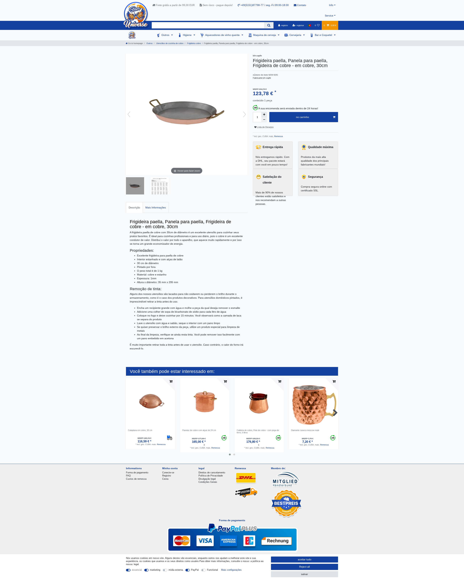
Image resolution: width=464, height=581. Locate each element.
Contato (301, 5)
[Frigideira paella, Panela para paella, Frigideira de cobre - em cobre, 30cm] (135, 186)
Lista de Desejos (265, 127)
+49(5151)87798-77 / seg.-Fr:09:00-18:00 (264, 5)
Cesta (165, 479)
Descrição (134, 207)
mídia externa (176, 569)
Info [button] (331, 5)
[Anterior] (129, 114)
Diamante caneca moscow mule (305, 430)
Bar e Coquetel (324, 35)
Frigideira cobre (194, 43)
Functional (212, 569)
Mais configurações (231, 569)
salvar (304, 574)
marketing (155, 569)
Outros (165, 35)
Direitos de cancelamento (211, 472)
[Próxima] (244, 114)
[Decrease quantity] (264, 119)
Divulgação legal (207, 479)
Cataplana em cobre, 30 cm (140, 430)
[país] (309, 25)
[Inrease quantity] (264, 114)
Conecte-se (168, 472)
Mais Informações (155, 207)
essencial (137, 569)
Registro (166, 475)
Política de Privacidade (210, 475)
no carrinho (302, 117)
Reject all (304, 566)
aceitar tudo (304, 559)
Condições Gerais (207, 482)
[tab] (134, 207)
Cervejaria (295, 35)
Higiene (187, 35)
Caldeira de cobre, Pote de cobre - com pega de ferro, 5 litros (258, 431)
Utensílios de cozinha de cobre (169, 43)
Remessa (278, 136)
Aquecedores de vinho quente (222, 35)
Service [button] (329, 15)
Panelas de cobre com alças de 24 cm (199, 430)
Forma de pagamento (137, 472)
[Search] (268, 25)
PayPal (195, 569)
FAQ (128, 475)
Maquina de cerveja (265, 35)
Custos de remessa (136, 479)
